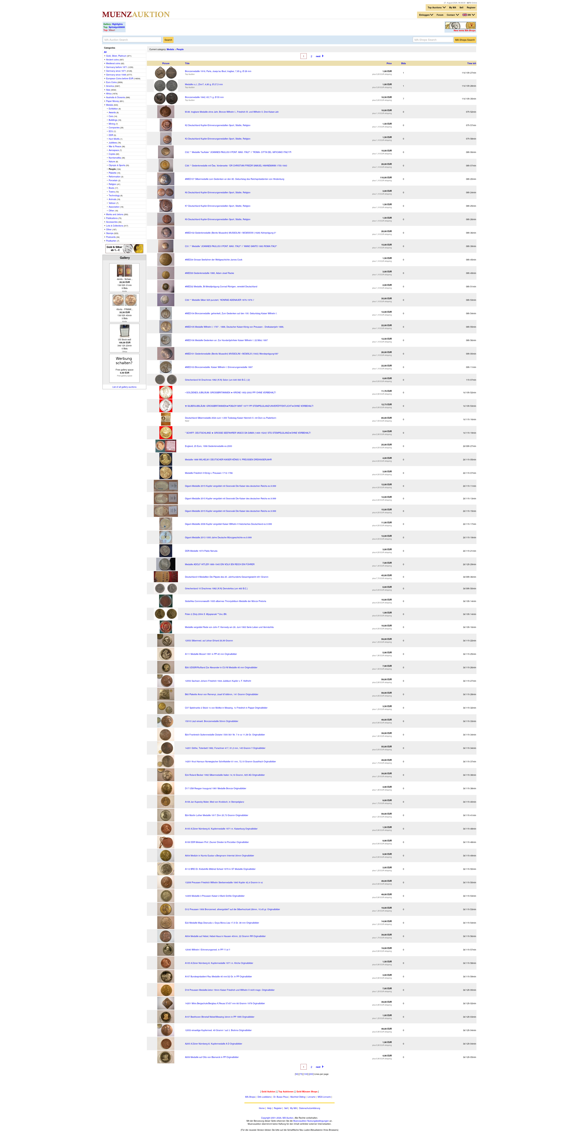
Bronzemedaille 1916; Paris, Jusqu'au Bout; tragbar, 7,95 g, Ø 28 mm (218, 71)
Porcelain (113, 180)
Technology (114, 195)
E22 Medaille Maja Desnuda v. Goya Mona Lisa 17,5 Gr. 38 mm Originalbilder (222, 922)
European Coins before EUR (119, 78)
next (318, 56)
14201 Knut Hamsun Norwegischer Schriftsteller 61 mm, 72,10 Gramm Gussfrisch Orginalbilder (230, 761)
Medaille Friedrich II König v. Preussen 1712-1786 (209, 472)
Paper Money (112, 101)
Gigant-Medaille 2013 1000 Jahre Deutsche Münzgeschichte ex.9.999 (218, 537)
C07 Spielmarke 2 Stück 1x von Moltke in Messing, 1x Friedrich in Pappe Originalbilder (226, 707)
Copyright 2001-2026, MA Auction (277, 1117)
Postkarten (111, 240)
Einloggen (424, 14)
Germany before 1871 (116, 67)
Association (114, 206)
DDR (111, 134)
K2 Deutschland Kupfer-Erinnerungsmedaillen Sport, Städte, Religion (217, 125)
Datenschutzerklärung (309, 1108)
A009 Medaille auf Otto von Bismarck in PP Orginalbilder (212, 1057)
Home (262, 1108)
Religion (112, 184)
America (110, 85)
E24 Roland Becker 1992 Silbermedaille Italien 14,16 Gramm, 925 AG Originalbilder (225, 774)
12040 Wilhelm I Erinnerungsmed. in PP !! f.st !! (207, 949)
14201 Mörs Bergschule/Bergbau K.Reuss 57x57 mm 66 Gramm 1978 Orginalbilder (225, 1003)
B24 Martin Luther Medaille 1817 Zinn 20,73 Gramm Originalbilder (216, 815)
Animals (112, 199)
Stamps (109, 233)
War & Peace (115, 146)
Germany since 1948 (116, 74)
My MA (452, 7)
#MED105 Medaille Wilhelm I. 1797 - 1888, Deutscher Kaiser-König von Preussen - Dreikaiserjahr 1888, (234, 326)
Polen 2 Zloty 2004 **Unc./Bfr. (206, 614)
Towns (112, 191)
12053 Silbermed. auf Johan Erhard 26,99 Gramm (209, 640)
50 (297, 1073)
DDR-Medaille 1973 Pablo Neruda (201, 550)
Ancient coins (112, 59)
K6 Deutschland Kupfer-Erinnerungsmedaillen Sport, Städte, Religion (217, 192)
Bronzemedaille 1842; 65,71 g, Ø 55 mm (204, 97)
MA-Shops (250, 1096)
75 (301, 1073)
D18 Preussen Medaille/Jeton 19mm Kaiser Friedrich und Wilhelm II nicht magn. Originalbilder (230, 989)
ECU (111, 131)
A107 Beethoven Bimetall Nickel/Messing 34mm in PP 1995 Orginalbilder (219, 1016)
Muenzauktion (300, 1120)
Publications (112, 218)
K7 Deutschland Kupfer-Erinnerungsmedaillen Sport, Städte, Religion (217, 205)
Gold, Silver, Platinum (116, 55)
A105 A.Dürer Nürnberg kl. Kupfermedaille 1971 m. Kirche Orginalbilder (219, 962)
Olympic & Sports (117, 165)
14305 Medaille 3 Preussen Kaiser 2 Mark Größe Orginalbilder (215, 895)
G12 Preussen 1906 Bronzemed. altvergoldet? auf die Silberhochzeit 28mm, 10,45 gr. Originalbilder (232, 909)
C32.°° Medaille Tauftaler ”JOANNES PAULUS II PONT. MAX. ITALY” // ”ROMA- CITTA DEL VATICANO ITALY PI (238, 152)
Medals (109, 104)
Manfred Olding (297, 1096)
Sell (461, 7)
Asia (108, 89)
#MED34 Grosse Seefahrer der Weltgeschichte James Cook (213, 259)
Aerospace (114, 150)
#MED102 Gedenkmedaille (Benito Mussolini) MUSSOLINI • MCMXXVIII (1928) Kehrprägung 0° (230, 232)
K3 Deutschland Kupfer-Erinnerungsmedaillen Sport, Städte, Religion (217, 138)
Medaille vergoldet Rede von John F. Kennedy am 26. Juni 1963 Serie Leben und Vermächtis (229, 627)
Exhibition (113, 108)
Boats (111, 187)
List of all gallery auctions (124, 386)
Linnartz (311, 1096)
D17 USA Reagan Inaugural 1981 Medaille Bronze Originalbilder (215, 788)
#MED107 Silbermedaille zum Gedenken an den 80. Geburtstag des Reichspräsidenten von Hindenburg (234, 178)
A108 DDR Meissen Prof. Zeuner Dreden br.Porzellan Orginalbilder (217, 842)
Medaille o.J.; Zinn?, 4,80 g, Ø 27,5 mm (204, 84)
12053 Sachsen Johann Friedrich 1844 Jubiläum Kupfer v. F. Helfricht (218, 680)
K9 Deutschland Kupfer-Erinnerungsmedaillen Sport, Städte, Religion (217, 219)
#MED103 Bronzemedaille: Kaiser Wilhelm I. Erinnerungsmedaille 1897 (219, 367)
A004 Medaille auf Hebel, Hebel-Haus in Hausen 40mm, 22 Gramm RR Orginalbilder (225, 936)
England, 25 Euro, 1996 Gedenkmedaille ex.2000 (208, 446)
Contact (451, 14)
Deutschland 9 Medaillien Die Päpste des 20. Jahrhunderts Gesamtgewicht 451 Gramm (226, 576)
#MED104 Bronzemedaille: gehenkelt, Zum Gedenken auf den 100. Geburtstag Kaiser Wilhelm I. (231, 313)
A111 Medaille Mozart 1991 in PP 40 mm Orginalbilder (211, 653)
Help (269, 1108)
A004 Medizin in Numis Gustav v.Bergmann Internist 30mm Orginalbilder (219, 855)
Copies (112, 153)
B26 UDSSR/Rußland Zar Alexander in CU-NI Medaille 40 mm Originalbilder (221, 667)
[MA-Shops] (460, 27)
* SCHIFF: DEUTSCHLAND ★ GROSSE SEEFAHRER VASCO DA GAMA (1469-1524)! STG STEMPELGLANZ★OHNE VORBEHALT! (248, 432)
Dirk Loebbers (264, 1096)
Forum (440, 14)
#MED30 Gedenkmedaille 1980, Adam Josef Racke (209, 272)
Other (111, 210)
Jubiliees (113, 142)
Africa (109, 93)
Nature (112, 161)
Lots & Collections (114, 225)
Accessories (112, 221)
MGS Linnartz (324, 1096)
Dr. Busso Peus (280, 1096)
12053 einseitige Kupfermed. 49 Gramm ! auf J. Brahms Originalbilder (218, 1030)
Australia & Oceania (115, 97)
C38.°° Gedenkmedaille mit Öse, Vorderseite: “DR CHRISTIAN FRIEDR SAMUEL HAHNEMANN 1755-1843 (236, 165)
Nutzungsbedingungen (318, 1120)
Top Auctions (435, 7)
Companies (114, 127)
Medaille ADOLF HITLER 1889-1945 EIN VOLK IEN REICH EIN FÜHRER (220, 564)
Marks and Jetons (114, 214)
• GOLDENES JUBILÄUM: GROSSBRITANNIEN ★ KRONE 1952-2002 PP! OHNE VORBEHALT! (230, 392)
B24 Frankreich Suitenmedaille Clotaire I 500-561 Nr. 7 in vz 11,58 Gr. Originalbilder (225, 734)
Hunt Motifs (114, 138)
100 (306, 1073)
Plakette (112, 172)
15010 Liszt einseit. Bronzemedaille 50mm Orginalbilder (211, 721)
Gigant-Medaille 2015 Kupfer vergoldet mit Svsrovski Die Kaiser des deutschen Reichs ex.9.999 (230, 485)
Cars (111, 116)
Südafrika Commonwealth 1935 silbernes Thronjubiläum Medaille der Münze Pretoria (225, 601)
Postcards (111, 236)
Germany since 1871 (116, 70)
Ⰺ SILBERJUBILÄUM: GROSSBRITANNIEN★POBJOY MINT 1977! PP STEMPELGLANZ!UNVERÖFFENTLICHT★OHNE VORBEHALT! (249, 405)
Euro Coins (111, 82)
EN (469, 14)
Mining (112, 123)
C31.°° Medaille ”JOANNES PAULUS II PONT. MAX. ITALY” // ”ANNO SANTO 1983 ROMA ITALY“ (231, 246)
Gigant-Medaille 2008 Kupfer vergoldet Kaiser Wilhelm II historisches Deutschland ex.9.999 (228, 523)
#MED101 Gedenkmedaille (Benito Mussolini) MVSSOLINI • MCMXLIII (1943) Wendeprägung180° (232, 353)
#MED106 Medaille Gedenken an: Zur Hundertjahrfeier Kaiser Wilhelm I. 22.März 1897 (226, 340)
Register (471, 7)
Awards (112, 112)
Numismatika (115, 157)
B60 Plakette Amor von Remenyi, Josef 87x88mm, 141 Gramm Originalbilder (221, 694)
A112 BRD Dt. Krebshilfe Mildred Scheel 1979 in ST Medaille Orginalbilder (220, 868)
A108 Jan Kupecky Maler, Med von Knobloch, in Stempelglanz (214, 801)
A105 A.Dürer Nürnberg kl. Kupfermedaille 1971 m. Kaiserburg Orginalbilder (221, 828)
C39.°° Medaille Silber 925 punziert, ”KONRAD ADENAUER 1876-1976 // (219, 299)
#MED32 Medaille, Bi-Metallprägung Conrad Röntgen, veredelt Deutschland (221, 286)
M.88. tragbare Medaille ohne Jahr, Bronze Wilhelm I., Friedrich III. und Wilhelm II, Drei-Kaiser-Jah (232, 111)
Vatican (112, 202)
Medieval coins (113, 63)
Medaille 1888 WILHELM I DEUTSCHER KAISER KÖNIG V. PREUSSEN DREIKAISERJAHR (228, 459)
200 (311, 1073)
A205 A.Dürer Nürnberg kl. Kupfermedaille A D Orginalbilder (213, 1043)
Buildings (113, 119)
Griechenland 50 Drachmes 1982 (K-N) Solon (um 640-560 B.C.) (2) (217, 379)
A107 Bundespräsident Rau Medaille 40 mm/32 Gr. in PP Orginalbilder (218, 976)
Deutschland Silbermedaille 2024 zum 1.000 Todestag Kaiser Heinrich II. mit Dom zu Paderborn (230, 417)
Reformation (114, 176)
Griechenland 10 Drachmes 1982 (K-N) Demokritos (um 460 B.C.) (216, 588)
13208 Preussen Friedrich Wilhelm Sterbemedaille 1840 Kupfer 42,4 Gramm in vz (224, 882)
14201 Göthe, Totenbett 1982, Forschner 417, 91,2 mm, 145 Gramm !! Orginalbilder (225, 747)
